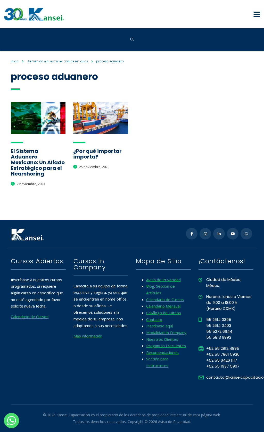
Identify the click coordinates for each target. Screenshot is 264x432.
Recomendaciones (162, 352)
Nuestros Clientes (162, 339)
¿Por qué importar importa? (97, 153)
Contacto (154, 319)
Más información (87, 335)
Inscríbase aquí (159, 325)
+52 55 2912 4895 (222, 348)
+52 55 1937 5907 (223, 366)
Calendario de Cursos (29, 316)
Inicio (15, 61)
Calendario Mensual (163, 306)
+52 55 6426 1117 (221, 360)
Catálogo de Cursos (163, 312)
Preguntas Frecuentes (166, 345)
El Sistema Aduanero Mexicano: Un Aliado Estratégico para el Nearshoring (38, 162)
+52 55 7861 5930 (223, 354)
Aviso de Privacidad (163, 279)
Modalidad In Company (166, 332)
